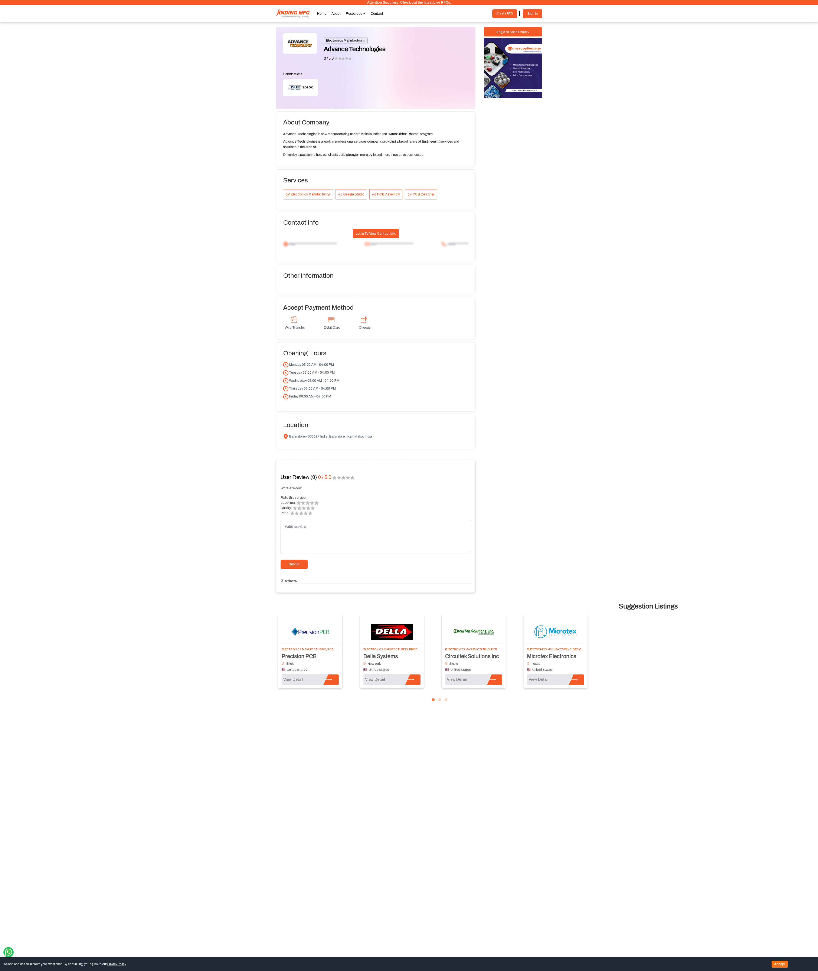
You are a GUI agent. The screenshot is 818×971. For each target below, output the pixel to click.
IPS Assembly (543, 656)
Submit (294, 564)
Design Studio (353, 194)
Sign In (532, 13)
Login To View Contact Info (376, 233)
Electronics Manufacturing (346, 40)
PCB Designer (423, 194)
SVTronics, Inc (380, 656)
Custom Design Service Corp (480, 656)
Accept (779, 964)
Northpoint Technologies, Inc (316, 656)
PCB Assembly (388, 194)
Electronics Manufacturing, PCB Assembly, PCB (400, 649)
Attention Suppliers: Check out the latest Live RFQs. (409, 2)
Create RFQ (505, 13)
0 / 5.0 (329, 58)
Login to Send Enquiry (513, 32)
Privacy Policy (116, 964)
